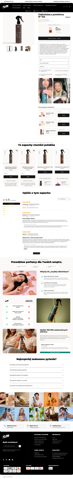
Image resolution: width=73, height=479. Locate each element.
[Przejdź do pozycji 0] (9, 48)
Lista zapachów (55, 442)
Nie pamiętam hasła (39, 454)
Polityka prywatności (57, 441)
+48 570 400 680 (10, 427)
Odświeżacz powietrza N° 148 (45, 167)
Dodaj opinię (11, 203)
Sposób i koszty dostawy (40, 437)
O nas (53, 437)
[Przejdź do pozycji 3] (21, 48)
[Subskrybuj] (20, 446)
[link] (59, 453)
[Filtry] (59, 199)
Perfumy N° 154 (50, 113)
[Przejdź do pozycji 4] (28, 48)
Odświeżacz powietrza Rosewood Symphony (11, 167)
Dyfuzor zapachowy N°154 (51, 131)
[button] (41, 19)
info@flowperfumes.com (34, 427)
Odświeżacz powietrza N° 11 (62, 167)
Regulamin (54, 439)
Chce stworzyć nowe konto (40, 456)
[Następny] (31, 31)
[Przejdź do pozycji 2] (15, 48)
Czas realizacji (37, 444)
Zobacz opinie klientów (55, 352)
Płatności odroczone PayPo (40, 439)
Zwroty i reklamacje (38, 442)
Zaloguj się (36, 453)
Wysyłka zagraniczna (39, 441)
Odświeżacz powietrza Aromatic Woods (28, 167)
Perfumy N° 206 (50, 122)
